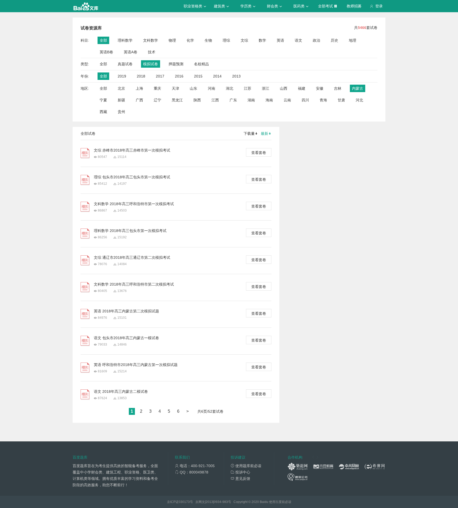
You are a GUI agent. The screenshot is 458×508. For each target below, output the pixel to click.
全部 (103, 40)
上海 (139, 88)
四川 (305, 100)
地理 (352, 40)
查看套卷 (258, 152)
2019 (122, 76)
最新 (264, 133)
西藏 (103, 112)
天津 (175, 88)
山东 (193, 88)
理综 (226, 40)
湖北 (229, 88)
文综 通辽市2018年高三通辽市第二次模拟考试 (132, 257)
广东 (233, 100)
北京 (121, 88)
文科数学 (150, 40)
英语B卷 (106, 52)
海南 (269, 100)
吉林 (337, 88)
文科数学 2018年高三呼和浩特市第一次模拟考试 (134, 204)
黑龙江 (177, 100)
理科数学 (125, 40)
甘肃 (341, 100)
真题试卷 (125, 64)
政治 (316, 40)
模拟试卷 (150, 64)
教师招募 (354, 6)
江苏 (247, 88)
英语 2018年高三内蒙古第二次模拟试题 (126, 311)
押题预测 (176, 64)
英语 (280, 40)
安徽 (319, 88)
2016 (179, 76)
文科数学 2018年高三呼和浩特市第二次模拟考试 (134, 284)
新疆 (121, 100)
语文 (298, 40)
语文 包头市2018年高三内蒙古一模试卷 (126, 338)
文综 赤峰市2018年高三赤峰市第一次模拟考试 (132, 150)
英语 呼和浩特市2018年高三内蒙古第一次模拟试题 (136, 365)
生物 (208, 40)
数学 (262, 40)
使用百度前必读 (280, 502)
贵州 (121, 112)
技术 (151, 52)
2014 (217, 76)
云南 (287, 100)
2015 (198, 76)
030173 (184, 502)
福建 (301, 88)
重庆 (157, 88)
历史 (334, 40)
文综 (244, 40)
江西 (215, 100)
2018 (141, 76)
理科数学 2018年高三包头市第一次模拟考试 (130, 231)
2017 (160, 76)
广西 (139, 100)
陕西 (197, 100)
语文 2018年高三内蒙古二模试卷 (121, 391)
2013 (236, 76)
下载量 (249, 133)
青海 (323, 100)
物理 (172, 40)
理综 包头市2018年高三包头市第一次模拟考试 (132, 177)
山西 (283, 88)
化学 (190, 40)
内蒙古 (357, 88)
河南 (211, 88)
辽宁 (157, 100)
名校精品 (201, 64)
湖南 (251, 100)
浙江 (265, 88)
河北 (359, 100)
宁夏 (103, 100)
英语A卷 (130, 52)
